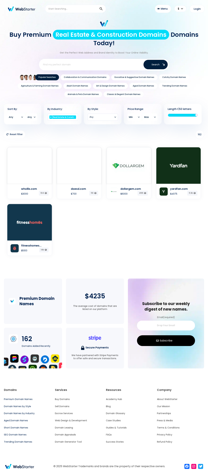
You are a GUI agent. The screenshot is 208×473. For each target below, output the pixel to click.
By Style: (93, 109)
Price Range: (136, 109)
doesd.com (78, 189)
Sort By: (12, 109)
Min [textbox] (131, 117)
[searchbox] (63, 120)
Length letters (179, 109)
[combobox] (16, 117)
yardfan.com (179, 189)
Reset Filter (16, 134)
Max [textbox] (146, 117)
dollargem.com (130, 189)
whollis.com (29, 189)
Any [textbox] (11, 117)
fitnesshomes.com (33, 245)
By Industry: (55, 109)
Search (156, 64)
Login (197, 9)
